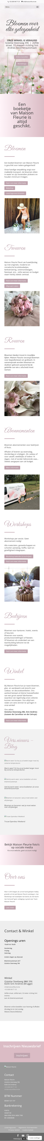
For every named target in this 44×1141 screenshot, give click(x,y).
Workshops (22, 64)
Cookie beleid (27, 1130)
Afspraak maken (12, 286)
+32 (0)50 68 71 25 (10, 989)
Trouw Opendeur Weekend (14, 821)
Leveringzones (10, 1128)
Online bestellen (22, 57)
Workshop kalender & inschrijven (19, 556)
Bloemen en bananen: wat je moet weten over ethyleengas (20, 806)
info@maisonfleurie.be (12, 987)
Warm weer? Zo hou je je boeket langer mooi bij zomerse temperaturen (21, 769)
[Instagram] (28, 1135)
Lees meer (10, 907)
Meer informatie (12, 467)
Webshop (9, 188)
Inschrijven (22, 1055)
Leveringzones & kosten (15, 193)
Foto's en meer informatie (16, 183)
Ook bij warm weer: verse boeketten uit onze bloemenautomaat (21, 788)
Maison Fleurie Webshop (13, 1011)
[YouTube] (23, 1135)
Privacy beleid (14, 1130)
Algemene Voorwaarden (28, 1128)
